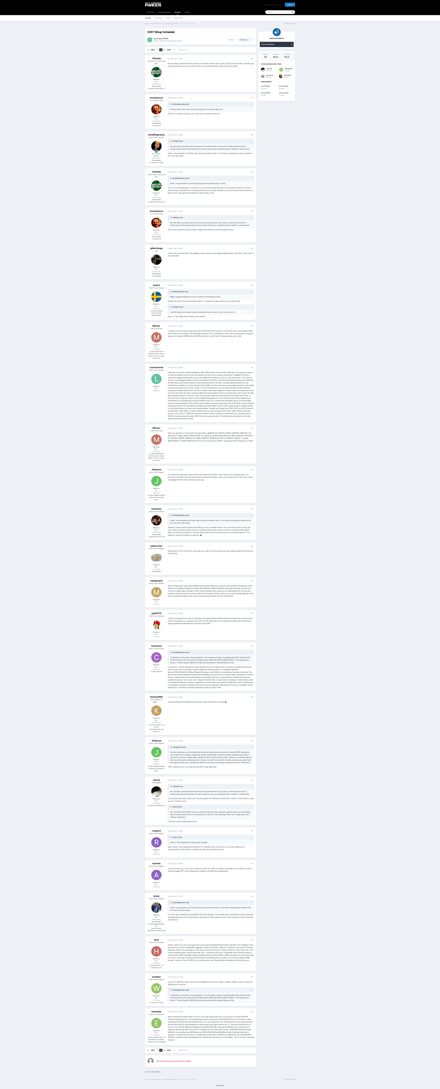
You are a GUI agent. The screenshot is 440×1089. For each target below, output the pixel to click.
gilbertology (156, 248)
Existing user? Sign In (273, 5)
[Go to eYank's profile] (156, 907)
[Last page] (174, 49)
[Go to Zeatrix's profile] (156, 297)
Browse (177, 12)
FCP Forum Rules (267, 44)
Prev (153, 50)
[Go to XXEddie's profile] (156, 72)
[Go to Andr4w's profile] (156, 875)
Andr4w (156, 863)
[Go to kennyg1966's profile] (156, 711)
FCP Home (150, 12)
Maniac (156, 326)
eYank (156, 896)
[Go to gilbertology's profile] (156, 260)
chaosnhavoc (156, 98)
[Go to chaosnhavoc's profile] (156, 109)
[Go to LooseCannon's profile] (156, 379)
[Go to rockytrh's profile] (156, 842)
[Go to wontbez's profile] (156, 988)
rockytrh (156, 831)
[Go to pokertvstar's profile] (156, 557)
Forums (148, 18)
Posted (175, 58)
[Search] (292, 12)
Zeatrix (156, 285)
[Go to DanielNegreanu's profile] (156, 146)
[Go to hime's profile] (156, 951)
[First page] (148, 49)
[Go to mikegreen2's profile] (156, 592)
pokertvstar (156, 546)
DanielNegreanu (156, 135)
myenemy (156, 509)
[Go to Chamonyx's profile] (156, 657)
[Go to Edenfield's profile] (156, 1023)
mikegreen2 (156, 581)
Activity (187, 12)
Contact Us (220, 1085)
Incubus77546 (162, 39)
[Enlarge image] (201, 535)
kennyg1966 (156, 697)
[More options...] (252, 58)
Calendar (158, 18)
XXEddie (156, 58)
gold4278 (156, 613)
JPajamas (156, 469)
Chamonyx (156, 646)
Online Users (178, 18)
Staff (167, 18)
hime (156, 940)
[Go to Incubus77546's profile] (149, 39)
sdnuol (156, 780)
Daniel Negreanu (165, 12)
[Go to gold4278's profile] (156, 625)
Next (169, 50)
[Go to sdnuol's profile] (156, 791)
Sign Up (290, 4)
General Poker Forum (174, 41)
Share (232, 40)
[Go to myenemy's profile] (156, 520)
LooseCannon (156, 367)
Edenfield (156, 1011)
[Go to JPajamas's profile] (156, 481)
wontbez (156, 977)
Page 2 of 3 (183, 50)
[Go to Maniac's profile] (156, 337)
